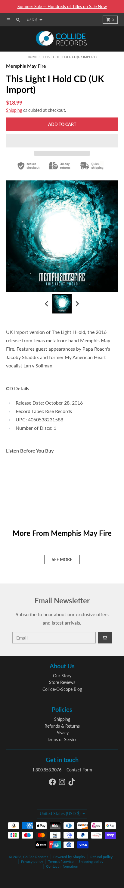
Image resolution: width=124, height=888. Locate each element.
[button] (62, 140)
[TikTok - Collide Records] (71, 782)
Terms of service (60, 861)
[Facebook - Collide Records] (52, 782)
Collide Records (35, 856)
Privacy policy (32, 861)
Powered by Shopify (69, 856)
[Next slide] (77, 304)
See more (62, 559)
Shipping (14, 110)
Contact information (62, 866)
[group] (62, 303)
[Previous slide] (47, 304)
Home (32, 57)
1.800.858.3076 (46, 769)
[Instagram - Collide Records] (62, 782)
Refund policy (101, 856)
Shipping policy (91, 861)
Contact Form (79, 769)
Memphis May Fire (26, 66)
